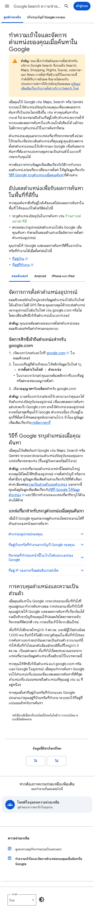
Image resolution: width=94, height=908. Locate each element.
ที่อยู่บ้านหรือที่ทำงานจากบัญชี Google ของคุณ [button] (42, 545)
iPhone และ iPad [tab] (63, 276)
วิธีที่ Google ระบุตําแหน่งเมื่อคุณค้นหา (36, 175)
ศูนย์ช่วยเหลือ (12, 17)
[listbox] (21, 900)
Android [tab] (40, 276)
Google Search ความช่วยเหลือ (37, 6)
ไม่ (56, 761)
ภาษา (15, 894)
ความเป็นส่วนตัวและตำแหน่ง (46, 484)
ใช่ (35, 761)
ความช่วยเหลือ (18, 838)
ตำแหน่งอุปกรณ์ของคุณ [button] (26, 534)
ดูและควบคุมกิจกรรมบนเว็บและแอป (38, 849)
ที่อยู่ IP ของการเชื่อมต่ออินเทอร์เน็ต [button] (33, 570)
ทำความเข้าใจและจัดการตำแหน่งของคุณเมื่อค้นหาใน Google (48, 861)
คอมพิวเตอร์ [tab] (20, 276)
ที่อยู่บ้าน (18, 259)
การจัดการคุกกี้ (40, 423)
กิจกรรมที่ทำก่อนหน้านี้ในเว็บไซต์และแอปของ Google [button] (41, 557)
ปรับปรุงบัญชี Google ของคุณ (46, 17)
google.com (56, 353)
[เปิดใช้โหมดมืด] (41, 899)
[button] (7, 6)
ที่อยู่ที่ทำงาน (21, 265)
